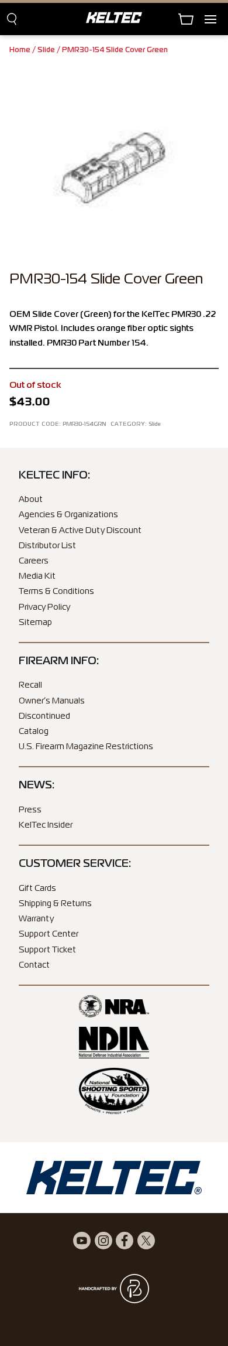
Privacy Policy (44, 607)
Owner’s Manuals (52, 701)
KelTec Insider (45, 825)
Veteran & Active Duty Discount (80, 530)
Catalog (34, 731)
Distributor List (47, 545)
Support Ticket (47, 950)
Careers (34, 561)
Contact (34, 965)
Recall (30, 685)
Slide (46, 50)
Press (30, 810)
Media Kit (37, 576)
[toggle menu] (216, 19)
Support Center (48, 934)
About (31, 499)
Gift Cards (37, 888)
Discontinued (44, 716)
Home (19, 50)
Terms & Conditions (56, 591)
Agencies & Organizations (68, 514)
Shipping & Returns (55, 903)
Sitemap (35, 622)
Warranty (36, 919)
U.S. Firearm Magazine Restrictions (86, 746)
